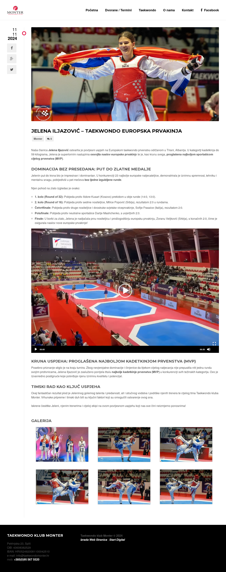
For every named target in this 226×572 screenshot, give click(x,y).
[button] (125, 291)
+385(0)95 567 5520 (26, 559)
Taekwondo (147, 10)
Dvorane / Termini (118, 10)
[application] (125, 291)
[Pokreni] (36, 349)
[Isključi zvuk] (208, 349)
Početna (92, 10)
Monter (38, 138)
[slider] (122, 349)
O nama (169, 10)
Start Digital (117, 540)
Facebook (211, 10)
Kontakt (188, 10)
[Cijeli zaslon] (214, 344)
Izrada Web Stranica (94, 540)
